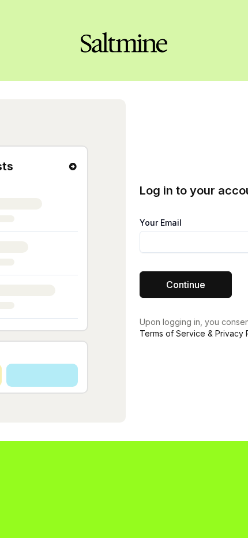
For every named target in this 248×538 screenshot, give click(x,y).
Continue (185, 284)
